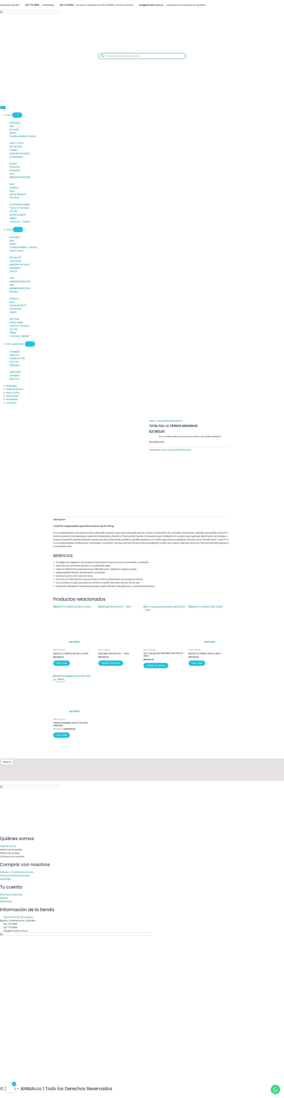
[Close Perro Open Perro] (17, 115)
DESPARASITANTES (173, 420)
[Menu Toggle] (3, 107)
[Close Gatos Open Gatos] (18, 229)
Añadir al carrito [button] (110, 663)
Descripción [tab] (59, 519)
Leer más (61, 663)
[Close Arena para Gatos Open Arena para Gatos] (30, 344)
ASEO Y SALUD (156, 420)
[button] (275, 1089)
